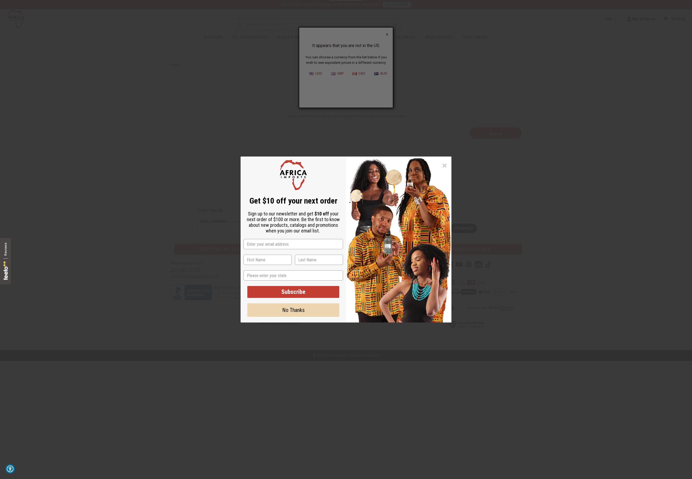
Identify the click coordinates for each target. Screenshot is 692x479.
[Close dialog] (444, 165)
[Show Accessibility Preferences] (10, 469)
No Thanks (293, 310)
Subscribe (293, 291)
